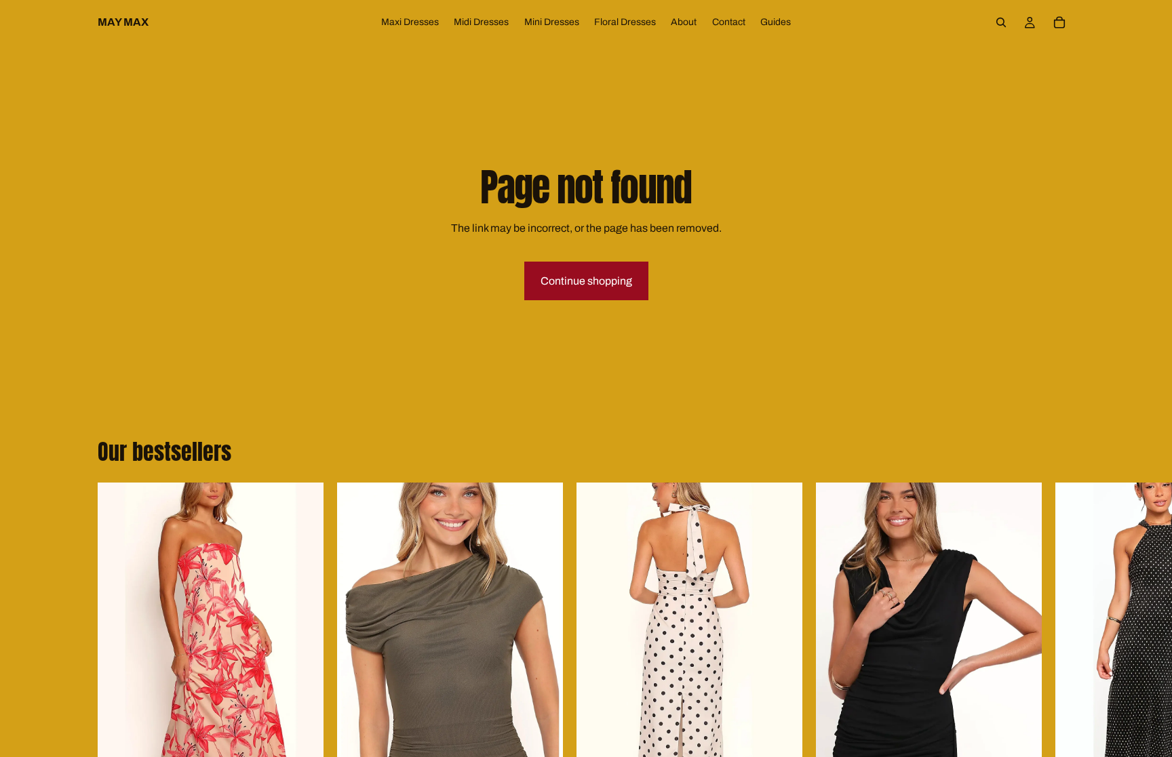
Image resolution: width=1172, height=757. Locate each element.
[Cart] (1059, 22)
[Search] (1001, 22)
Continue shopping (586, 281)
